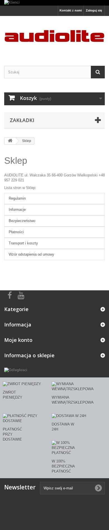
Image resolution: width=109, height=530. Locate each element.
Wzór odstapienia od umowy (31, 254)
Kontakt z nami (71, 10)
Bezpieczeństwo (22, 221)
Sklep (15, 160)
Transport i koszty (23, 243)
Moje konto (18, 340)
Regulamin (17, 198)
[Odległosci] (15, 370)
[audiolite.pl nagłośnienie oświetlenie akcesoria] (54, 36)
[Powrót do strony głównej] (10, 140)
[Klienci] (54, 3)
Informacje (17, 209)
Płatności (16, 232)
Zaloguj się (94, 10)
